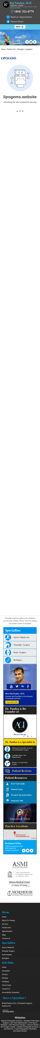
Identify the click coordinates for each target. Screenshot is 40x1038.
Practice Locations (16, 826)
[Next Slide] (34, 42)
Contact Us (6, 938)
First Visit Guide (18, 784)
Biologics (20, 49)
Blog (4, 935)
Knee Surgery (20, 652)
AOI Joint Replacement (18, 1023)
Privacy (5, 974)
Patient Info (11, 49)
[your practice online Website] (8, 1011)
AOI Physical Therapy (17, 1025)
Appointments (7, 931)
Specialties (13, 630)
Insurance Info (17, 801)
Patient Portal (17, 21)
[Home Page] (20, 5)
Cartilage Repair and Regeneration (19, 756)
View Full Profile (12, 702)
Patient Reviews (22, 771)
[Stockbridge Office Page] (20, 834)
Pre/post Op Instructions (21, 795)
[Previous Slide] (27, 42)
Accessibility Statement (10, 992)
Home (3, 49)
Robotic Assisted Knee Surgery (19, 763)
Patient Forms (17, 789)
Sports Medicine (21, 637)
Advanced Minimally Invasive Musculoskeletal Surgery (22, 749)
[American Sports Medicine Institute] (20, 865)
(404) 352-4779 (24, 11)
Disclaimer (6, 971)
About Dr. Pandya (8, 920)
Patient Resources (16, 778)
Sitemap (5, 978)
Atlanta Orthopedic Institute (11, 1021)
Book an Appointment (21, 17)
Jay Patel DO (8, 1029)
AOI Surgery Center (8, 1027)
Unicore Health (32, 1025)
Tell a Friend (6, 985)
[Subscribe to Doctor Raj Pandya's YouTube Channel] (11, 686)
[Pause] (31, 42)
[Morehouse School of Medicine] (20, 893)
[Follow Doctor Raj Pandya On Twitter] (17, 686)
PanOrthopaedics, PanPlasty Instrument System (25, 1030)
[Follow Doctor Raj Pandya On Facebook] (28, 686)
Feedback (5, 982)
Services (5, 924)
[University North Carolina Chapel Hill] (20, 874)
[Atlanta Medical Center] (20, 884)
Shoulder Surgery (22, 645)
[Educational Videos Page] (20, 813)
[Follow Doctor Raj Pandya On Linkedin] (22, 686)
